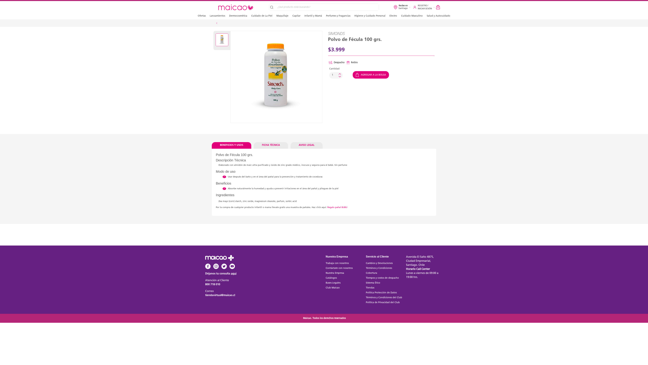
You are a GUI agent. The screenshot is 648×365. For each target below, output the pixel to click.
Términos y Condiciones (379, 268)
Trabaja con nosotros (337, 263)
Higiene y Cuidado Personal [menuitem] (369, 16)
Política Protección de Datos (381, 292)
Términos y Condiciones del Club (384, 297)
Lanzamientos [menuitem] (217, 16)
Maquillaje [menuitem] (282, 16)
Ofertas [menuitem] (202, 16)
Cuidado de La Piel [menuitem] (261, 16)
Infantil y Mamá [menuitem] (313, 16)
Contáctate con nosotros (339, 268)
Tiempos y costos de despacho (382, 278)
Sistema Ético (373, 283)
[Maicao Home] (235, 7)
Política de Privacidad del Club (383, 302)
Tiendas (370, 288)
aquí (233, 273)
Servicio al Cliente (377, 256)
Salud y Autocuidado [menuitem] (438, 16)
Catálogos (331, 278)
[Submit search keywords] (272, 7)
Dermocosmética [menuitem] (238, 16)
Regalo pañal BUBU (337, 207)
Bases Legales (333, 283)
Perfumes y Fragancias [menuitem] (338, 16)
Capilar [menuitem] (296, 16)
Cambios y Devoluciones (379, 263)
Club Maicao (333, 288)
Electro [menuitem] (393, 16)
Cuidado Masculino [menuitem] (412, 16)
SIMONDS (336, 34)
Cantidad (334, 69)
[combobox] (327, 7)
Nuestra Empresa (335, 273)
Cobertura (371, 273)
